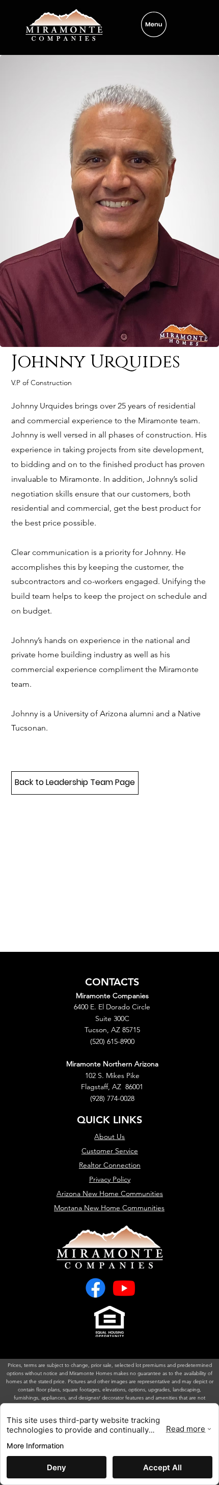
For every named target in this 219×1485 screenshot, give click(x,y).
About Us (109, 1136)
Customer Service (109, 1150)
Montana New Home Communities (109, 1207)
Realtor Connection (110, 1165)
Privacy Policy (109, 1179)
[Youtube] (124, 1288)
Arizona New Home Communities (110, 1193)
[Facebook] (95, 1288)
